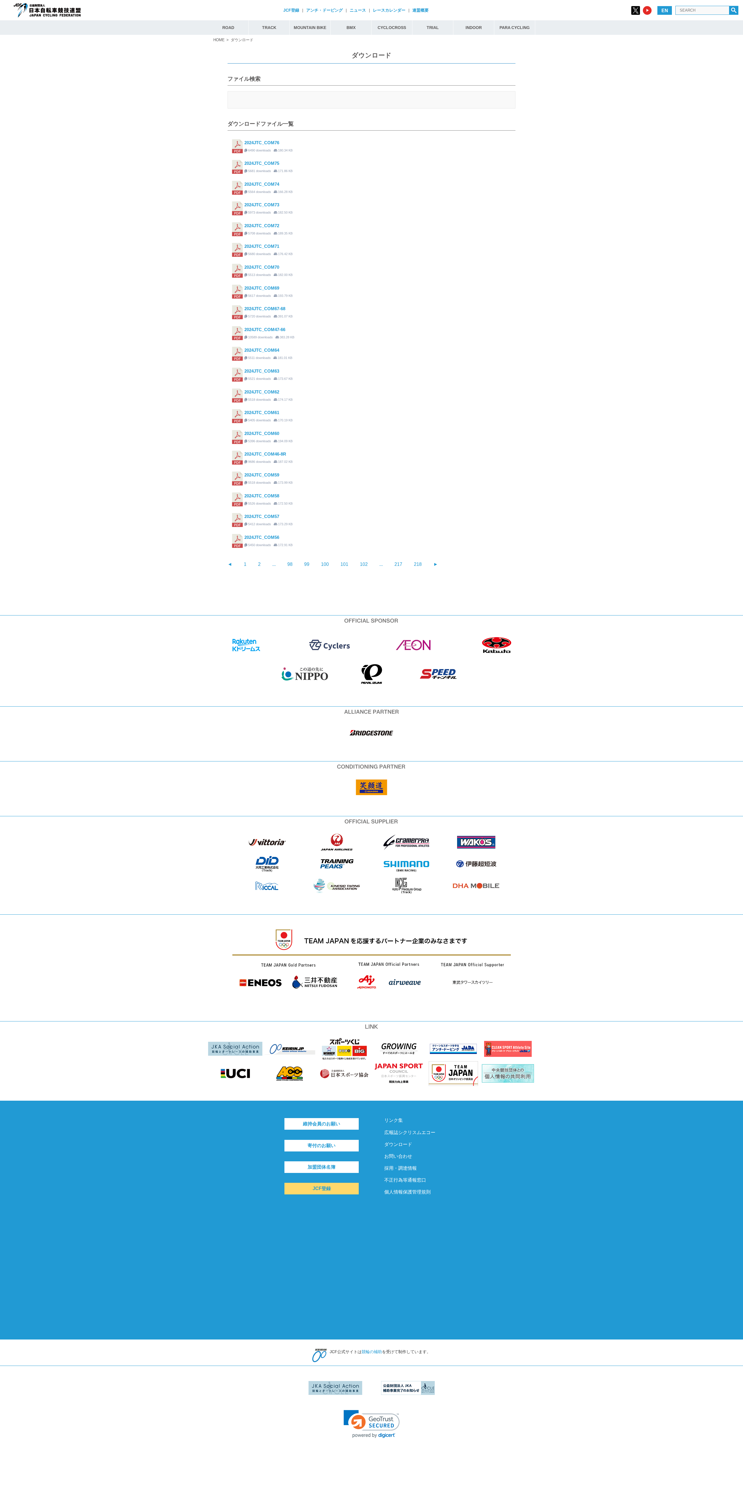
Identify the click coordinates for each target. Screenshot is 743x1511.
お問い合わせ (398, 1156)
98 (290, 564)
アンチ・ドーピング (324, 10)
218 (418, 564)
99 (306, 564)
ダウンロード (398, 1144)
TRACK (269, 27)
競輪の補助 (372, 1351)
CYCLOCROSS (392, 27)
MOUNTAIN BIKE (310, 27)
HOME (219, 40)
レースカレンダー (389, 10)
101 (344, 564)
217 (398, 564)
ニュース (358, 10)
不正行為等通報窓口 (405, 1180)
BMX (351, 27)
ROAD (228, 27)
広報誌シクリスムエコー (409, 1132)
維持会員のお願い (321, 1123)
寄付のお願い (322, 1145)
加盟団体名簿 (322, 1167)
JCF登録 (291, 10)
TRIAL (433, 27)
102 (364, 564)
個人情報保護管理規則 (407, 1191)
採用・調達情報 (400, 1168)
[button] (371, 1424)
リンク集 (393, 1120)
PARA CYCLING (514, 27)
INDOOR (474, 27)
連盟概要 (420, 10)
